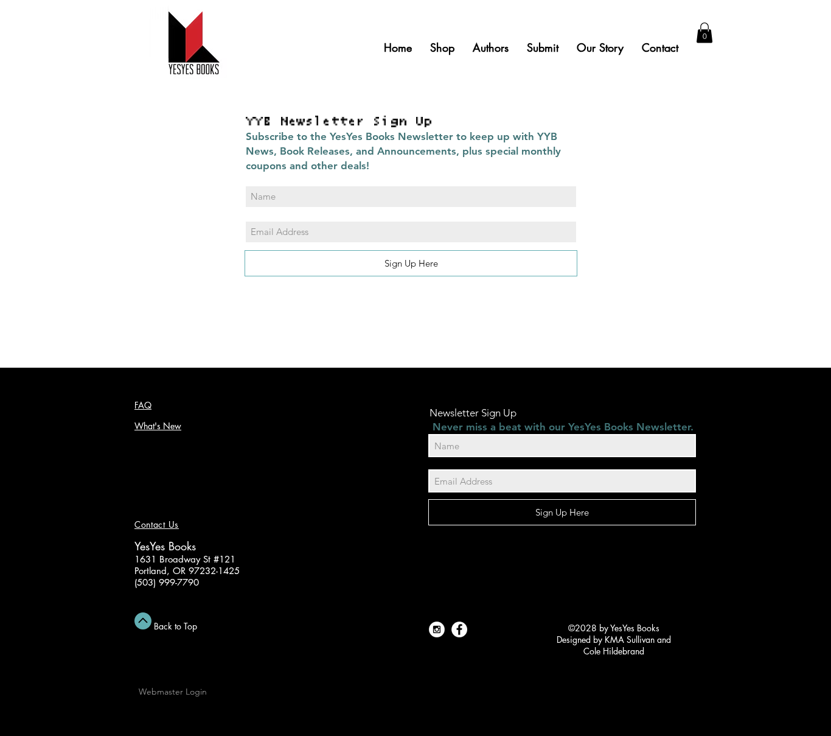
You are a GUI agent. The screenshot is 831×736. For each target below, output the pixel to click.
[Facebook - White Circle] (459, 629)
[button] (704, 33)
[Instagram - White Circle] (437, 629)
